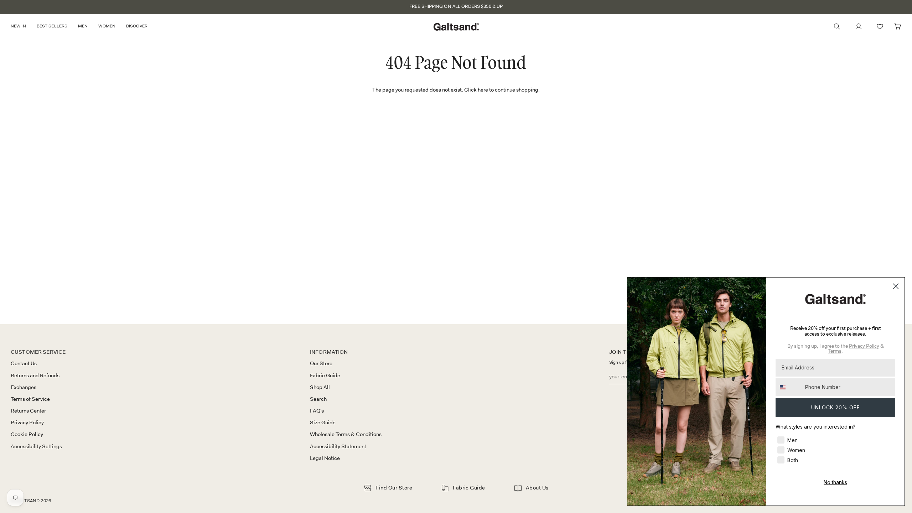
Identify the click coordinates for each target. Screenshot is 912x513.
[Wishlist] (880, 26)
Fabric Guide (325, 375)
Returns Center (28, 410)
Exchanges (23, 387)
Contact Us (24, 363)
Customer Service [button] (38, 352)
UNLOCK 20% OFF (835, 407)
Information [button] (329, 352)
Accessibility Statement (338, 446)
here (483, 89)
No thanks (835, 482)
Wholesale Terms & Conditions (346, 434)
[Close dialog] (896, 286)
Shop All (320, 387)
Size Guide (323, 422)
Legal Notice (325, 458)
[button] (21, 26)
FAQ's (317, 410)
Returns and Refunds (35, 375)
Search (318, 399)
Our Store (321, 363)
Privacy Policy (27, 422)
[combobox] (789, 387)
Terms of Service (30, 399)
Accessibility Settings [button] (36, 446)
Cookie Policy (27, 434)
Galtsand (27, 501)
